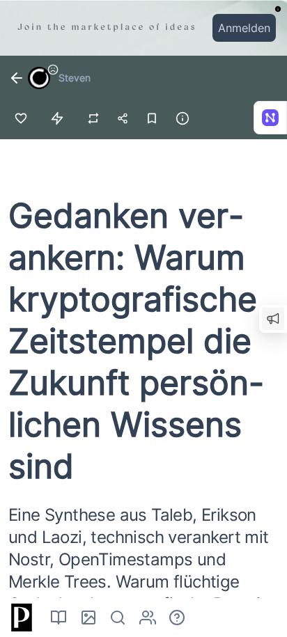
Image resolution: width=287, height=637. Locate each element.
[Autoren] (148, 617)
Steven (75, 78)
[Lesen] (58, 617)
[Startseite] (19, 617)
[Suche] (118, 617)
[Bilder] (88, 617)
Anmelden (244, 28)
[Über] (177, 617)
